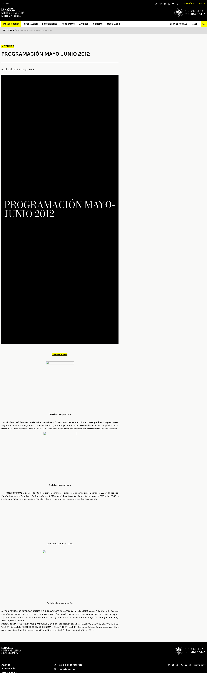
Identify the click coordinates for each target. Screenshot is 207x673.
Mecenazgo (113, 24)
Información (30, 24)
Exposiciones (49, 24)
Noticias (98, 24)
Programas (68, 24)
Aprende (83, 24)
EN (7, 4)
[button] (204, 24)
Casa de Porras (178, 24)
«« (35, 422)
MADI (194, 24)
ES (3, 4)
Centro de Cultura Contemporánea (85, 422)
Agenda (6, 664)
